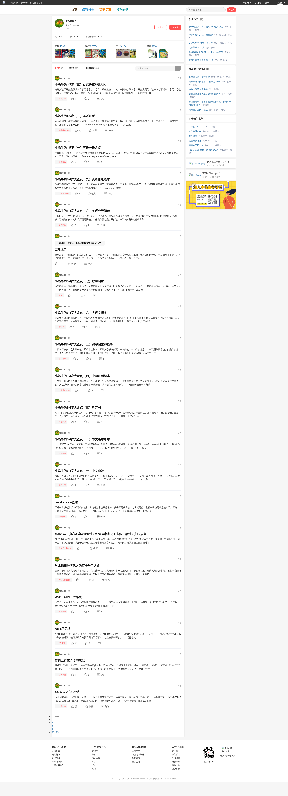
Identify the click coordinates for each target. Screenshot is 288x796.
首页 (74, 10)
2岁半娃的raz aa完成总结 (201, 35)
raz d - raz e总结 (66, 502)
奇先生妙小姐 (195, 131)
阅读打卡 (88, 10)
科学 (94, 761)
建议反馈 (176, 768)
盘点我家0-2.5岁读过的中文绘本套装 (206, 52)
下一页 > (55, 732)
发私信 (161, 27)
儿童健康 (136, 758)
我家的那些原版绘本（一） (201, 59)
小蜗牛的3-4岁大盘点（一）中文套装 (79, 471)
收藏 (95, 130)
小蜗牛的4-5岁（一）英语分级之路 (78, 147)
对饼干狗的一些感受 (68, 597)
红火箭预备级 (195, 140)
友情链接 (176, 758)
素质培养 (136, 750)
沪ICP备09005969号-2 (137, 778)
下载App (246, 2)
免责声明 (176, 761)
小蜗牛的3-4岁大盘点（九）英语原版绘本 (82, 179)
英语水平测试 (58, 765)
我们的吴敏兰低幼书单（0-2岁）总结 (206, 27)
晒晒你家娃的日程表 (198, 109)
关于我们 (176, 750)
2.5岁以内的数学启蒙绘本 (201, 42)
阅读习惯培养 (138, 754)
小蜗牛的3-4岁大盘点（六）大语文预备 (81, 313)
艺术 (94, 768)
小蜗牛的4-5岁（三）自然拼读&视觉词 (80, 84)
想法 (73, 68)
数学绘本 (193, 135)
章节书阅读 (57, 761)
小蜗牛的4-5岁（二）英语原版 (75, 116)
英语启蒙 (105, 10)
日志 (59, 68)
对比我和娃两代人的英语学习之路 (77, 565)
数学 (94, 754)
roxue (63, 78)
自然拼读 (56, 754)
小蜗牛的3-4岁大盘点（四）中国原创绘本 (82, 376)
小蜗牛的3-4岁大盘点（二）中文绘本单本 (82, 439)
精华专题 (123, 10)
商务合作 (176, 765)
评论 (103, 98)
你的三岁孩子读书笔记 (70, 660)
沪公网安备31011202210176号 (162, 778)
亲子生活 (136, 761)
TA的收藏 (92, 68)
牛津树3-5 (193, 126)
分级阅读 (56, 758)
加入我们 (176, 754)
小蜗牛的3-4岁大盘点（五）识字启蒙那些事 (84, 344)
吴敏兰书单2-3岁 (197, 47)
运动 (94, 765)
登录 (267, 2)
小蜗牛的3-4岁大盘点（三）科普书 (78, 407)
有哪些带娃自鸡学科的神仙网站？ (204, 94)
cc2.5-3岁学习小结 (67, 692)
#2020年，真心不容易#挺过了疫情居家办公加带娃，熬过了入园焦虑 (100, 534)
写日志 (231, 9)
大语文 (95, 750)
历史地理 (96, 758)
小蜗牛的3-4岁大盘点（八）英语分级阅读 (82, 211)
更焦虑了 (61, 249)
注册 (280, 2)
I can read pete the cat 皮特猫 (204, 149)
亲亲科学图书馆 (196, 145)
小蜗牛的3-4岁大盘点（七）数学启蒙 (79, 281)
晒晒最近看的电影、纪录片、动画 (204, 81)
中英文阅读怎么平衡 (198, 89)
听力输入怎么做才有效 (199, 76)
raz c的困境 (63, 629)
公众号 (257, 2)
